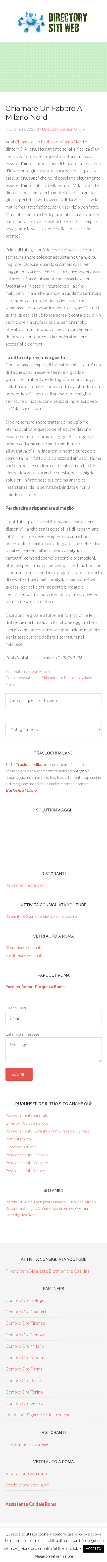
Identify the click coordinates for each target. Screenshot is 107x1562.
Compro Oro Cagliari (25, 1311)
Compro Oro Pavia (23, 1380)
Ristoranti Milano (81, 1201)
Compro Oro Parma (24, 1369)
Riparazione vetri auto (24, 947)
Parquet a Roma (50, 986)
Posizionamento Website (26, 1162)
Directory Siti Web (53, 22)
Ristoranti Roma (19, 1201)
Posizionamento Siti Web (26, 1154)
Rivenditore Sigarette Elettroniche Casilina (41, 916)
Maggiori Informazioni (53, 1556)
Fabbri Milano (39, 671)
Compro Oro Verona (24, 1403)
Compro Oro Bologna (26, 1300)
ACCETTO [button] (93, 1549)
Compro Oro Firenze (25, 1323)
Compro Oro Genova (25, 1334)
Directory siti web (20, 1146)
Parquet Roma (18, 986)
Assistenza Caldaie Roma (30, 1504)
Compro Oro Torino (24, 1392)
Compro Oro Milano (24, 1346)
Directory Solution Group (27, 1123)
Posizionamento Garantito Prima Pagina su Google (47, 1131)
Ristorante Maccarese (24, 885)
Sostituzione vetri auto (24, 955)
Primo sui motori (19, 1138)
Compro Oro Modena (26, 1357)
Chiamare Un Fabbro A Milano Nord (49, 141)
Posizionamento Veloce (25, 1170)
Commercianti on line (55, 1208)
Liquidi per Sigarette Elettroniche (37, 1414)
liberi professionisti (50, 1201)
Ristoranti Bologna (20, 1208)
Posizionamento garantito (27, 1115)
